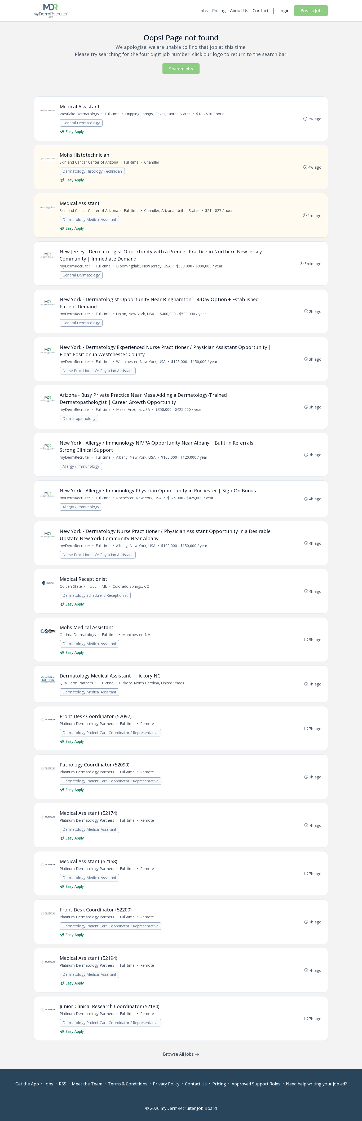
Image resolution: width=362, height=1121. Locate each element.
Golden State (71, 586)
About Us (239, 11)
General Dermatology (81, 122)
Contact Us (196, 1084)
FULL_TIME (97, 586)
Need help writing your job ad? (316, 1084)
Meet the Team (87, 1084)
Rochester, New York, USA (139, 497)
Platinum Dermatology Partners (87, 723)
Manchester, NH (136, 634)
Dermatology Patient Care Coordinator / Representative (110, 732)
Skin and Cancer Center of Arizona (89, 162)
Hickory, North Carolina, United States (151, 682)
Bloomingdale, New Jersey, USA (143, 265)
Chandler (151, 162)
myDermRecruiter (75, 265)
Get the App (27, 1084)
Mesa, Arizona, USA (133, 409)
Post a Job (311, 11)
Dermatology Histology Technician (92, 171)
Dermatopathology (79, 418)
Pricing (219, 11)
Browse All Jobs (179, 1054)
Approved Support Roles (256, 1084)
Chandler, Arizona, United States (172, 210)
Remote (147, 723)
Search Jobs (181, 69)
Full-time (112, 113)
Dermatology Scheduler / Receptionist (95, 595)
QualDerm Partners (76, 682)
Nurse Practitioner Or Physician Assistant (98, 370)
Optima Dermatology (78, 634)
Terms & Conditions (127, 1084)
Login (284, 11)
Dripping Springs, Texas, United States (158, 113)
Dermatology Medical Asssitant (89, 219)
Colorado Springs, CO (131, 586)
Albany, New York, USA (136, 457)
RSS (62, 1084)
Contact (261, 11)
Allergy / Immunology (81, 466)
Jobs (204, 11)
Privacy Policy (166, 1084)
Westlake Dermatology (79, 113)
